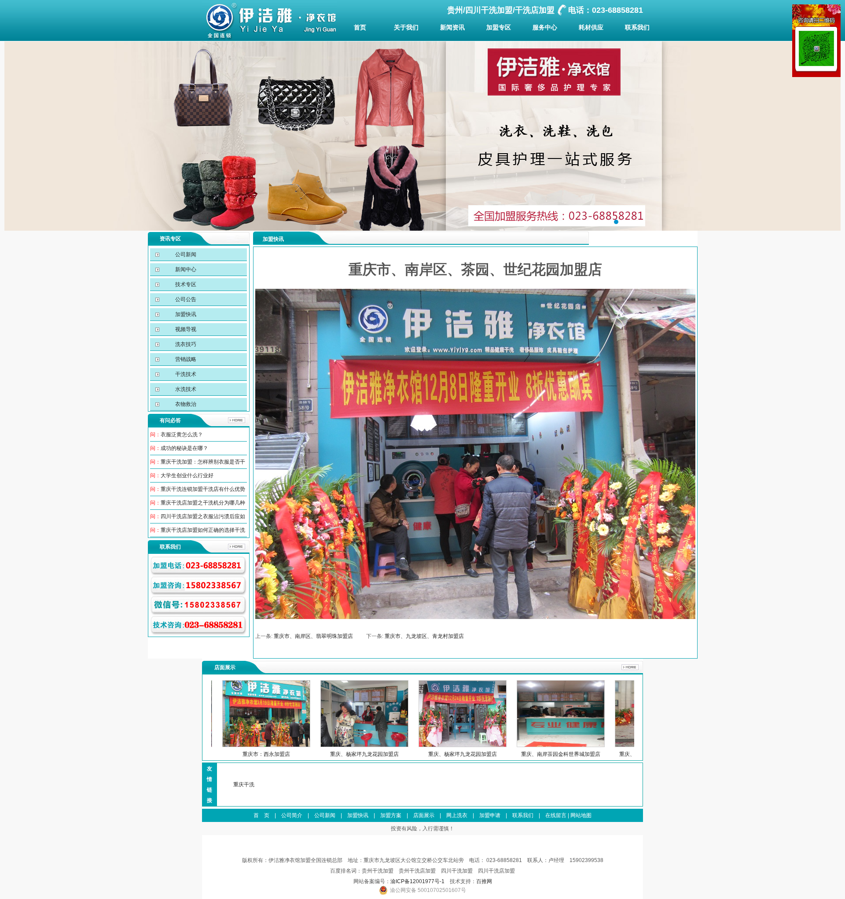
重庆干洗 (243, 784)
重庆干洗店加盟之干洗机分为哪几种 (203, 503)
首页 (360, 27)
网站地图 (581, 815)
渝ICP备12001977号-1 (417, 881)
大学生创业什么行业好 (187, 475)
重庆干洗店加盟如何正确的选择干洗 (203, 530)
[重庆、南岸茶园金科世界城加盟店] (415, 745)
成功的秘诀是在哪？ (184, 448)
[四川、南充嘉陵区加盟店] (612, 745)
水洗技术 (185, 389)
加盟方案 (390, 815)
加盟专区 (498, 27)
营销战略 (185, 359)
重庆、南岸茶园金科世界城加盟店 (415, 754)
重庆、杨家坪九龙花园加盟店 (219, 754)
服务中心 (545, 27)
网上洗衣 (456, 815)
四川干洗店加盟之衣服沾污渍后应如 (203, 516)
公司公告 (185, 299)
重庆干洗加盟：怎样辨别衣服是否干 (203, 462)
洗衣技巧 (185, 344)
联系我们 (637, 27)
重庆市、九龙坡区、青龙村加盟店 (424, 636)
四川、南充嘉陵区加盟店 (612, 754)
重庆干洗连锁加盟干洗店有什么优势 (203, 489)
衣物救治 (185, 404)
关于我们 (406, 27)
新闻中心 (185, 269)
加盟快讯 (185, 314)
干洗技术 (185, 374)
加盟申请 (489, 815)
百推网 (484, 881)
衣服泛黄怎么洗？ (182, 434)
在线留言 (555, 815)
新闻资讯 (452, 27)
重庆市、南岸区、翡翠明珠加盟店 (313, 636)
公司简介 (291, 815)
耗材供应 (591, 27)
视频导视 (185, 329)
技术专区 (185, 284)
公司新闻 (185, 254)
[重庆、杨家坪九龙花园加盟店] (219, 745)
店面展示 (423, 815)
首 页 (261, 815)
